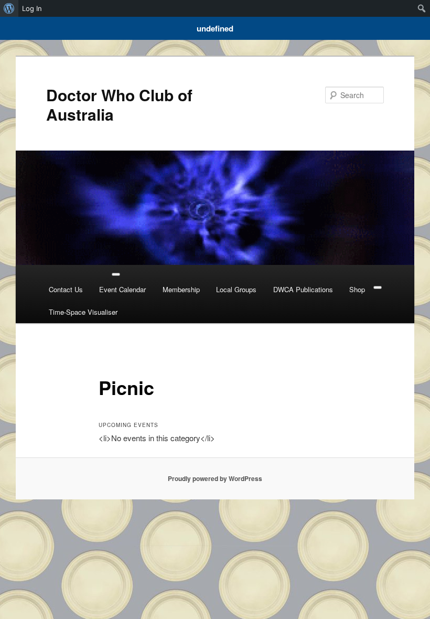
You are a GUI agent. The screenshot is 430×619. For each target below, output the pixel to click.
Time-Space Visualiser (83, 312)
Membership (181, 289)
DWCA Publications (303, 289)
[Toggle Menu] (116, 274)
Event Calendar (122, 289)
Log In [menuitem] (32, 8)
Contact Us (66, 289)
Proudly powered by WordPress (215, 478)
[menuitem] (9, 8)
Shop (357, 289)
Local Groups (236, 289)
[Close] (377, 287)
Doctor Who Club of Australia (119, 104)
